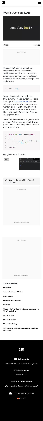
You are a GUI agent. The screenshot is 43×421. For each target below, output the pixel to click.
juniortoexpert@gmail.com (23, 393)
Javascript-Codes (21, 101)
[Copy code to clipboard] (37, 89)
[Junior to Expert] (21, 349)
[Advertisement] (21, 59)
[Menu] (40, 3)
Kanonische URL (21, 375)
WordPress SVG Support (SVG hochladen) (21, 386)
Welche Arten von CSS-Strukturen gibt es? (21, 363)
